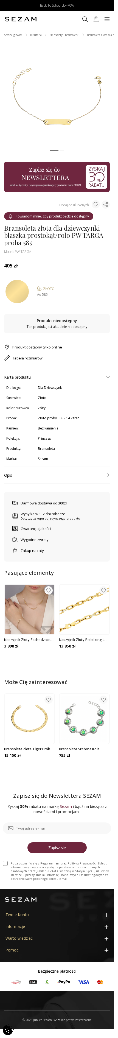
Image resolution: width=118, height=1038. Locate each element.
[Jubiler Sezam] (20, 19)
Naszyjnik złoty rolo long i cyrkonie (81, 639)
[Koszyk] (96, 19)
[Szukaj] (85, 19)
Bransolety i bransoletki (64, 35)
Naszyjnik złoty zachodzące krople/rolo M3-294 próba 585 (29, 639)
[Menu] (107, 19)
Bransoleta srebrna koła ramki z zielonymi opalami (81, 749)
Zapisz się (57, 847)
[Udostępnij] (106, 204)
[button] (54, 150)
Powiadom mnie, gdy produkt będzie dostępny (52, 216)
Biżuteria (36, 35)
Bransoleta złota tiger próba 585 (28, 749)
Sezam (43, 458)
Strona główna (13, 35)
